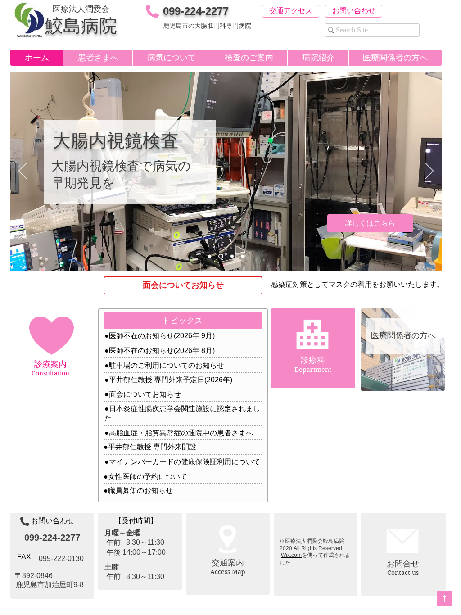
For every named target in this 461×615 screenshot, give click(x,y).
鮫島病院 (81, 26)
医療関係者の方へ (403, 335)
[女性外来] (209, 256)
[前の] (22, 171)
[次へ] (429, 171)
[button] (97, 58)
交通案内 (228, 562)
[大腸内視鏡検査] (220, 256)
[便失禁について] (242, 256)
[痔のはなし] (232, 256)
